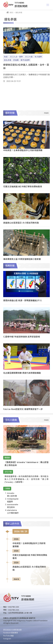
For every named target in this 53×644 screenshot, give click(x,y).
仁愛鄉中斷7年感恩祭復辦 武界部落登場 (21, 336)
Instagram (7, 638)
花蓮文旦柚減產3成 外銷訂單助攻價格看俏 (22, 186)
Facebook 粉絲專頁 (10, 632)
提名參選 (7, 60)
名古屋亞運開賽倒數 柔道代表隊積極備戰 (22, 372)
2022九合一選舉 (16, 56)
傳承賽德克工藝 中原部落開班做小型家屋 (22, 259)
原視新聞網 (21, 6)
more (16, 579)
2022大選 (29, 56)
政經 (6, 56)
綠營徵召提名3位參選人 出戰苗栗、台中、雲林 (26, 66)
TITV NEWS (19, 3)
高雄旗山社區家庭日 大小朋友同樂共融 (21, 222)
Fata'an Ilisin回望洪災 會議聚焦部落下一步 (23, 409)
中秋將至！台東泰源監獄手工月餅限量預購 (22, 150)
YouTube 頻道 (8, 635)
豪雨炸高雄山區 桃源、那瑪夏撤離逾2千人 (22, 300)
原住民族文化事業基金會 (12, 629)
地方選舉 (38, 56)
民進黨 (16, 60)
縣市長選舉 (25, 60)
